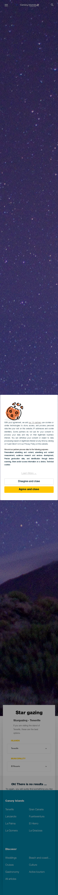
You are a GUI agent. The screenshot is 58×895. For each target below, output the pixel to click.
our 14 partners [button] (35, 423)
